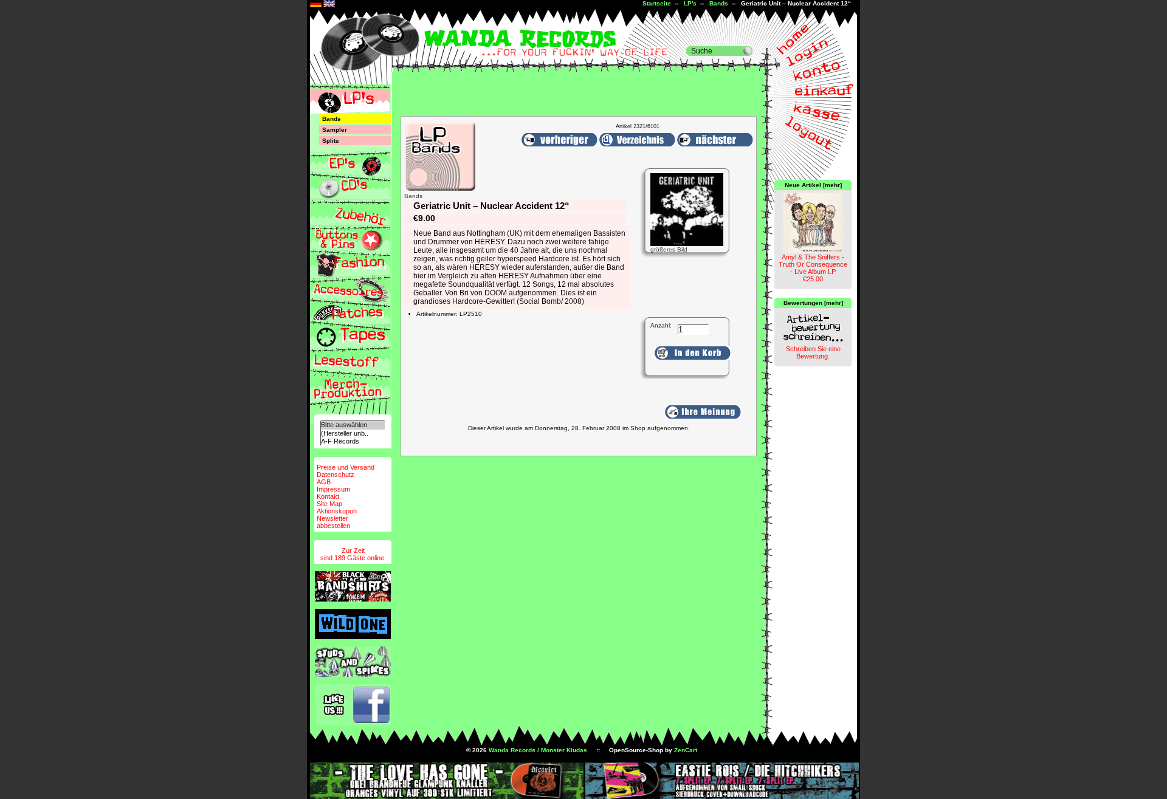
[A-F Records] (352, 441)
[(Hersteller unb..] (352, 433)
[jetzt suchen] (747, 51)
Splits (330, 140)
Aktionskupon (337, 511)
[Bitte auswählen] (352, 425)
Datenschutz (335, 474)
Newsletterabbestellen (333, 522)
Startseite (656, 3)
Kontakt (328, 496)
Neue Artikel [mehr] (813, 185)
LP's (690, 3)
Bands (718, 3)
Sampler (334, 129)
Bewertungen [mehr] (813, 303)
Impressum (333, 489)
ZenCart (685, 750)
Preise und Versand (345, 467)
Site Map (329, 503)
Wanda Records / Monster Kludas (538, 750)
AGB (324, 481)
